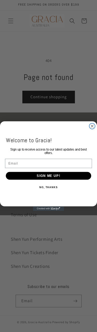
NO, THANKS (48, 187)
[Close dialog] (92, 126)
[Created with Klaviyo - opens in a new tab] (48, 208)
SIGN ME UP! (48, 175)
